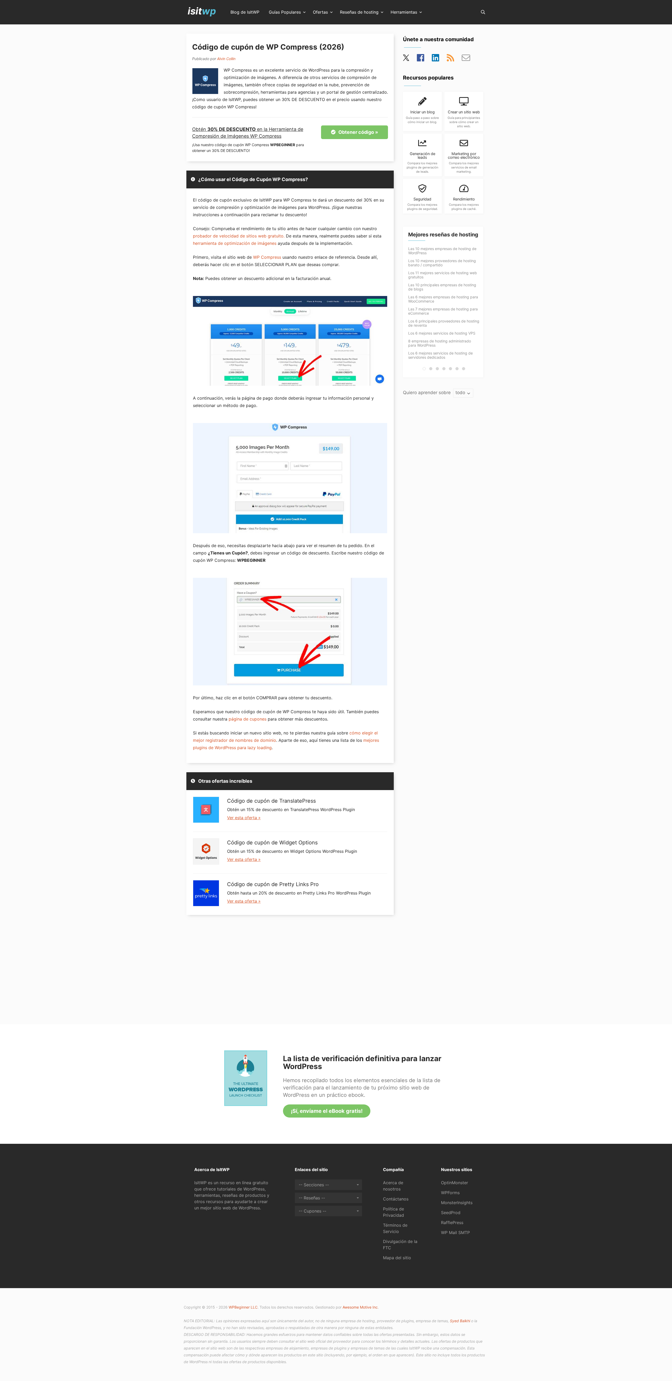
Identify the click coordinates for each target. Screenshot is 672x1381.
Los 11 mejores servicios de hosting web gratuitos (442, 275)
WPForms (450, 1192)
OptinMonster (454, 1182)
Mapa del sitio (397, 1257)
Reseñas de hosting (359, 12)
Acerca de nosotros (393, 1186)
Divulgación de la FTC (400, 1244)
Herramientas (404, 12)
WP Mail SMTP (455, 1232)
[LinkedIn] (435, 59)
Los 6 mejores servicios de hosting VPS (441, 333)
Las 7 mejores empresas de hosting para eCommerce (443, 311)
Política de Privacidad (393, 1212)
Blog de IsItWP (244, 12)
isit (202, 11)
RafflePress (452, 1222)
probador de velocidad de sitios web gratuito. (239, 236)
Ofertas (320, 12)
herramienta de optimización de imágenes (234, 243)
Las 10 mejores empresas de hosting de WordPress (442, 250)
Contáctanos (395, 1199)
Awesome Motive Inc (360, 1307)
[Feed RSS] (450, 59)
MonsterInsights (456, 1202)
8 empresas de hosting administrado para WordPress (439, 343)
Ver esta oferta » (244, 817)
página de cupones (247, 719)
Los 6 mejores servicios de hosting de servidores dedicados (440, 355)
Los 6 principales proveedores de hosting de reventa (443, 323)
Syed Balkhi (460, 1321)
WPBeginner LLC (243, 1307)
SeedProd (450, 1212)
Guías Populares (285, 12)
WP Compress (267, 257)
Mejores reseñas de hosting (443, 234)
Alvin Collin (226, 58)
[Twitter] (407, 59)
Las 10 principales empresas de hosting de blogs (442, 287)
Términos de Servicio (395, 1228)
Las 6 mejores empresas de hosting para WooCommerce (443, 299)
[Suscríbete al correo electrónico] (466, 59)
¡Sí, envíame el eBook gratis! (327, 1111)
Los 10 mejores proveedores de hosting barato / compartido (442, 262)
